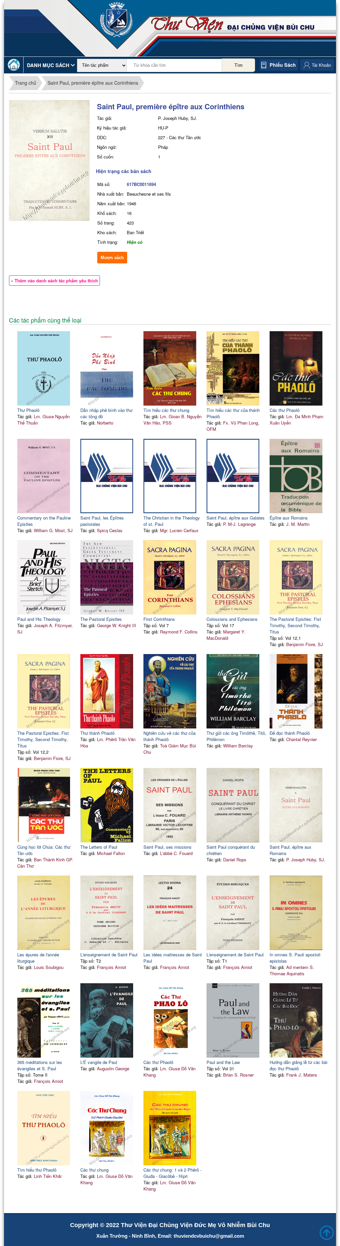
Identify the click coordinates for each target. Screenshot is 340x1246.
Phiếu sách (283, 64)
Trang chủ (25, 82)
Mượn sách (112, 257)
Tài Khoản (321, 65)
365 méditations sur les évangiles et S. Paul (39, 1065)
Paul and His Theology (39, 619)
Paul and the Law (223, 1062)
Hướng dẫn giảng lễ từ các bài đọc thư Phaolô (298, 1065)
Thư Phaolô (28, 410)
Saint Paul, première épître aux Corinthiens (92, 82)
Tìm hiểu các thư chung (166, 410)
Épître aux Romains (289, 518)
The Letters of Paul (98, 847)
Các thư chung (94, 1170)
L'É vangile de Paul (98, 1062)
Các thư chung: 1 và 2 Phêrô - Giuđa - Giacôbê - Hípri (172, 1173)
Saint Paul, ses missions (167, 847)
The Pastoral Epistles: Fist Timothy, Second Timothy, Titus (295, 625)
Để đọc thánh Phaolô (290, 733)
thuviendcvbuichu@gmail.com (209, 1236)
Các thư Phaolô (284, 410)
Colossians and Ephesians (232, 619)
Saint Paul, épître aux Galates (236, 518)
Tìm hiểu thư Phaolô (36, 1170)
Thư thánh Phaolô (97, 733)
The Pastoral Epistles (101, 619)
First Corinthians (159, 619)
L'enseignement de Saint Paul (108, 954)
